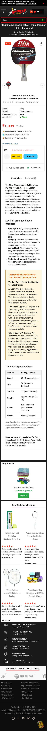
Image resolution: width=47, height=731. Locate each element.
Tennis (21, 32)
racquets (20, 454)
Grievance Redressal (33, 713)
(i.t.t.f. (4, 454)
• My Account (26, 692)
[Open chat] (41, 725)
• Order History (7, 695)
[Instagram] (13, 718)
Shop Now (23, 496)
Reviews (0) (30, 178)
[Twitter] (28, 718)
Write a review (32, 102)
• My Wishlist (6, 692)
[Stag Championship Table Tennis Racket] (23, 60)
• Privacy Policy (7, 698)
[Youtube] (23, 718)
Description (16, 178)
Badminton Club (21, 4)
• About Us (5, 686)
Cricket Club (32, 4)
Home (16, 32)
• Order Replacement (29, 683)
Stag (22, 109)
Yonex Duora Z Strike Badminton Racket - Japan (35, 536)
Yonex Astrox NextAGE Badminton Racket (12, 593)
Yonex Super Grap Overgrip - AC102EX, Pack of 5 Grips (35, 593)
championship (18, 451)
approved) (12, 454)
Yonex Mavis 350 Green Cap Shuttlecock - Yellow (12, 536)
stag (10, 451)
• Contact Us (6, 683)
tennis (32, 451)
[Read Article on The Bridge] (19, 676)
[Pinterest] (33, 718)
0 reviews (20, 102)
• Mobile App (26, 695)
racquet (39, 451)
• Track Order (6, 689)
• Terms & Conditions (30, 689)
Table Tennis (29, 32)
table (27, 451)
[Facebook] (18, 718)
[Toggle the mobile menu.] (3, 11)
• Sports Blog (26, 698)
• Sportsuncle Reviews (30, 686)
